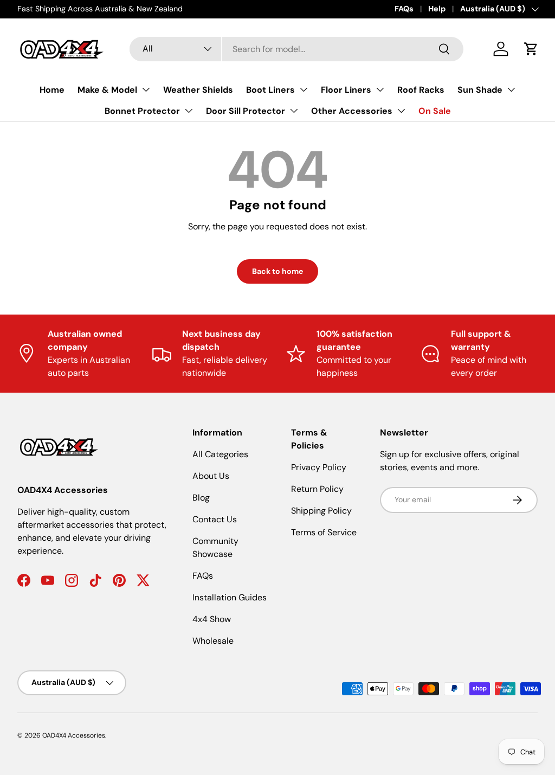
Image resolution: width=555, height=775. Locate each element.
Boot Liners (270, 89)
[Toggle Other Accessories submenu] (401, 110)
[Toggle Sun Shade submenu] (511, 89)
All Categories (220, 454)
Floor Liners (346, 89)
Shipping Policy (321, 510)
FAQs (404, 9)
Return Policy (317, 489)
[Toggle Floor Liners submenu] (379, 89)
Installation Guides (229, 597)
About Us (210, 476)
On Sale (434, 111)
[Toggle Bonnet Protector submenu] (188, 110)
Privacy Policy (318, 467)
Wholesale (213, 640)
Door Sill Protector (245, 111)
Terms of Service (324, 532)
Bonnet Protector (142, 111)
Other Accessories (351, 111)
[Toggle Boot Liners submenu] (303, 89)
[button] (531, 49)
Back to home (277, 271)
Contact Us (214, 519)
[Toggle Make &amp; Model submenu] (145, 89)
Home (52, 89)
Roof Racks (420, 89)
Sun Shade (479, 89)
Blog (201, 497)
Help (437, 9)
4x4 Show (211, 619)
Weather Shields (198, 89)
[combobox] (296, 49)
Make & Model (107, 89)
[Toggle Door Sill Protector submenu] (293, 110)
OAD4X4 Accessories (73, 735)
